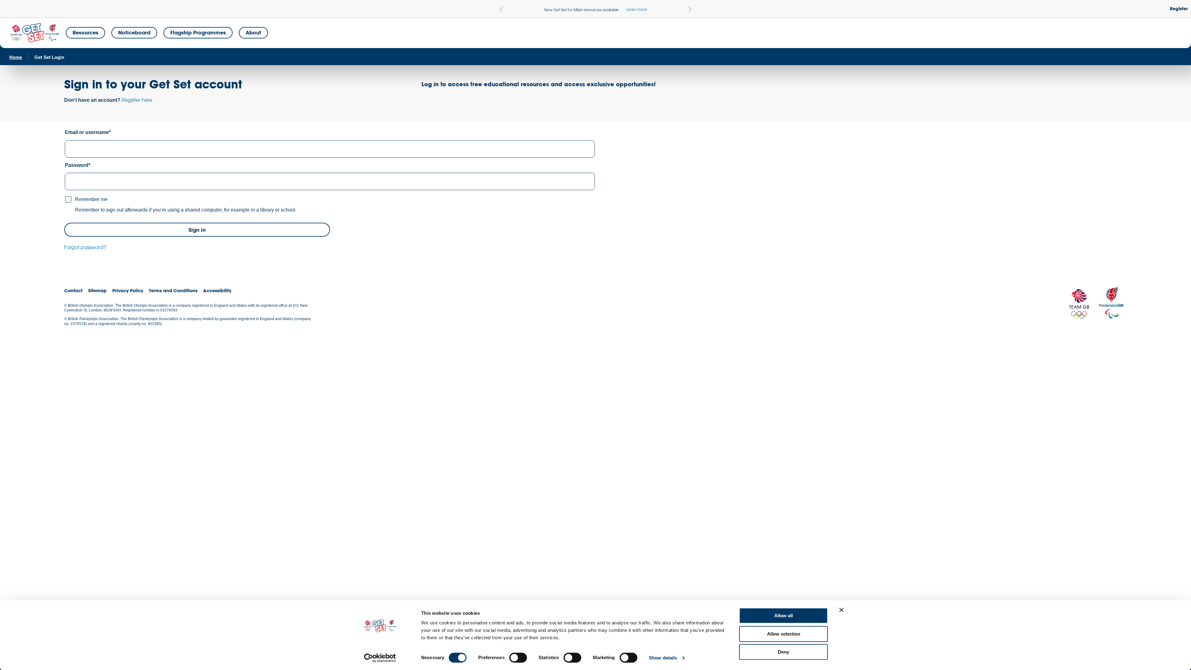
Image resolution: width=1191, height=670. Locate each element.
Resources (85, 32)
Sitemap (97, 290)
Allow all (783, 615)
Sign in (197, 229)
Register (1179, 8)
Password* (77, 165)
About (253, 32)
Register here (137, 100)
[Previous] (501, 9)
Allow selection (783, 633)
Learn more (636, 9)
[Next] (690, 9)
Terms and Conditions (173, 290)
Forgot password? (85, 247)
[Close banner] (841, 610)
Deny (783, 651)
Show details (663, 657)
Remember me (91, 199)
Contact (73, 290)
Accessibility (217, 290)
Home (15, 57)
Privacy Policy (127, 290)
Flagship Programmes (198, 32)
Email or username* (88, 132)
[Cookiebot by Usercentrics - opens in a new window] (380, 658)
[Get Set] (34, 33)
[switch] (518, 658)
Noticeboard (134, 32)
